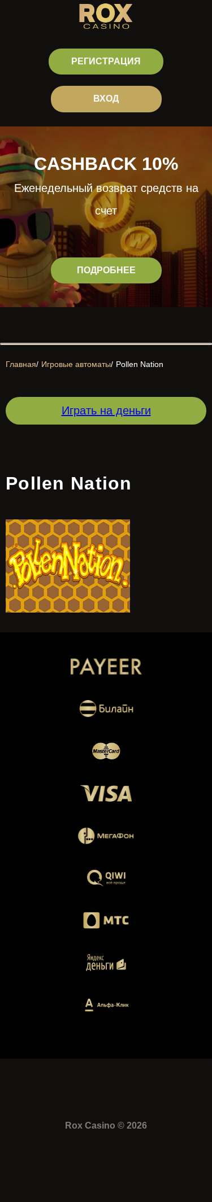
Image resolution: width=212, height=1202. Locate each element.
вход (106, 98)
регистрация (106, 61)
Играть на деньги (106, 410)
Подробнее (106, 270)
